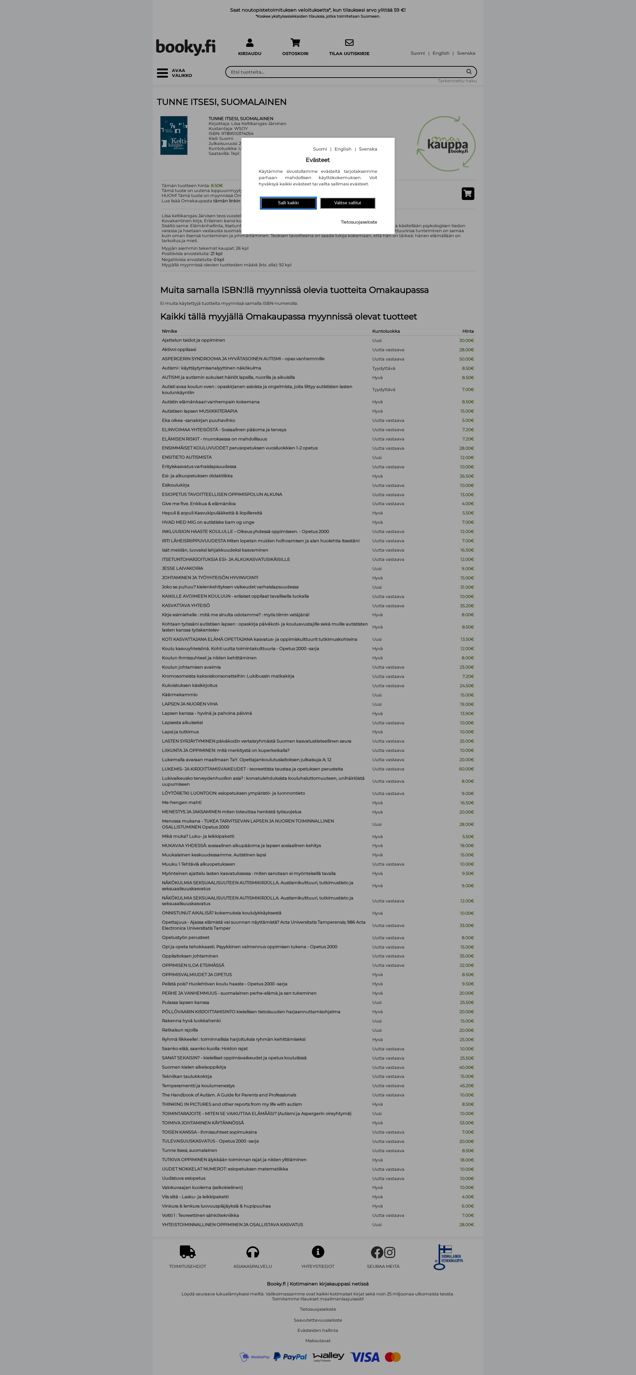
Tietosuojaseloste (359, 222)
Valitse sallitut (347, 202)
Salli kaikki (288, 202)
